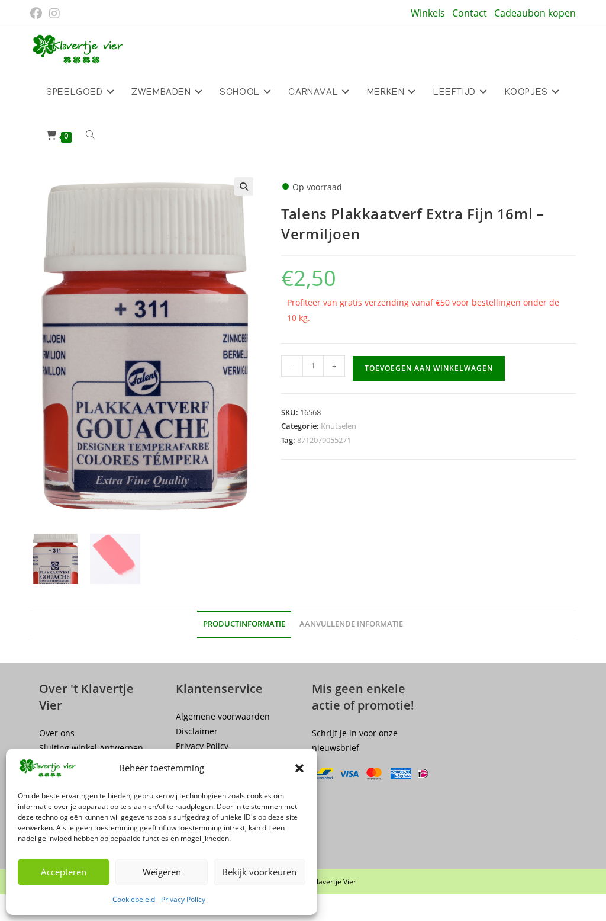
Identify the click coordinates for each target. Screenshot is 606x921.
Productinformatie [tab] (244, 624)
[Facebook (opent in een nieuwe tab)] (38, 14)
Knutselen (338, 426)
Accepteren (63, 872)
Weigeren (162, 872)
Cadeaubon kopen (535, 13)
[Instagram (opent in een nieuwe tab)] (54, 14)
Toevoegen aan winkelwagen (429, 368)
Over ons (57, 733)
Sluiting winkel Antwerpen (91, 747)
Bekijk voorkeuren (259, 872)
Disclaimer (197, 731)
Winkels (428, 13)
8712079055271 (324, 440)
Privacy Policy (183, 899)
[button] (299, 768)
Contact (469, 13)
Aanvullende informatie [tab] (351, 624)
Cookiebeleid (133, 899)
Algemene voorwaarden (223, 716)
